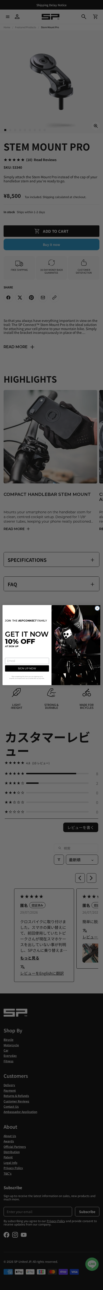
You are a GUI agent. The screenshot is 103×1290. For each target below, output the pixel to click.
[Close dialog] (97, 608)
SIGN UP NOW (27, 668)
